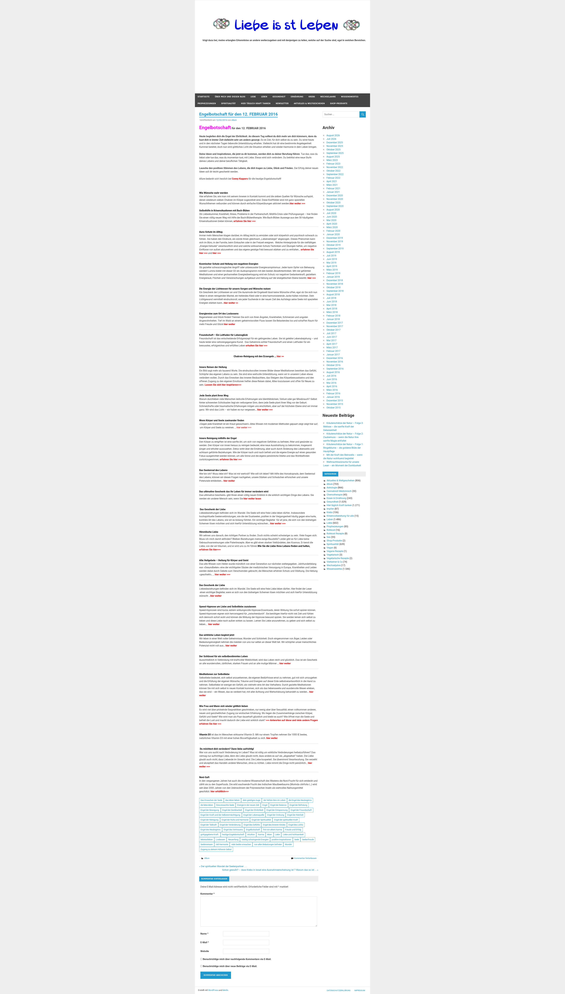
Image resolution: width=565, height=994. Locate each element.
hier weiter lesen (252, 498)
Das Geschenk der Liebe (212, 585)
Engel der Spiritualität (261, 820)
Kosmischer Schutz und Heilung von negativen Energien (228, 263)
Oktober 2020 (333, 202)
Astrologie (332, 487)
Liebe (253, 96)
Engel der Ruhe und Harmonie (235, 820)
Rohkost (331, 530)
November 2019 (334, 241)
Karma (261, 834)
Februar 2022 (333, 177)
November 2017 (334, 326)
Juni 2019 (331, 259)
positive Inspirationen (281, 839)
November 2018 (334, 283)
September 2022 (335, 174)
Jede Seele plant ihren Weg (213, 395)
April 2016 (331, 386)
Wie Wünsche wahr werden (213, 192)
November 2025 (334, 146)
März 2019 (332, 269)
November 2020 (334, 199)
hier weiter (230, 324)
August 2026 (333, 135)
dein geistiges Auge (251, 800)
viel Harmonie (222, 844)
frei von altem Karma (272, 829)
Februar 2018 (333, 315)
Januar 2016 (333, 397)
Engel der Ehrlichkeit (254, 810)
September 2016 (335, 368)
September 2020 (335, 206)
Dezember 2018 (334, 280)
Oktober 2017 (333, 329)
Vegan (330, 547)
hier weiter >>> (297, 203)
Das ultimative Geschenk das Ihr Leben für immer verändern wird (234, 491)
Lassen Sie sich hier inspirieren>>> (223, 384)
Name (204, 933)
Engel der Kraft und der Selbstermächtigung (220, 815)
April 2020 (331, 223)
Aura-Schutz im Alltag (210, 231)
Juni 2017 (331, 337)
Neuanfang (233, 839)
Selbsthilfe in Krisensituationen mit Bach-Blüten (224, 210)
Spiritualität (228, 103)
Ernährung (297, 96)
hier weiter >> (231, 302)
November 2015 (334, 404)
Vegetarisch (333, 554)
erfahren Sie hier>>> (210, 549)
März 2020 (332, 227)
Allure (234, 120)
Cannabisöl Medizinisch (339, 491)
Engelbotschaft (253, 829)
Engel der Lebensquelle (253, 815)
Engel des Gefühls (252, 825)
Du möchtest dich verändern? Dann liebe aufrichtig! (227, 748)
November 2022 (334, 167)
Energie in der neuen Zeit (248, 805)
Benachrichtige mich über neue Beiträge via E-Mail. (230, 966)
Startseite (204, 96)
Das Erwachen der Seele (211, 800)
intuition (251, 834)
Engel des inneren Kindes (274, 825)
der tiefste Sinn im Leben (274, 800)
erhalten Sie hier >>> (256, 345)
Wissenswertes (349, 96)
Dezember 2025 (334, 142)
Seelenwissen (207, 844)
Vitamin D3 (205, 734)
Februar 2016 (333, 393)
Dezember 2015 (334, 400)
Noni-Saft (204, 777)
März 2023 (332, 160)
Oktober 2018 (333, 287)
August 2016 (333, 372)
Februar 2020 (333, 230)
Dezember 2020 (334, 195)
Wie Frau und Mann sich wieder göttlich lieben (223, 706)
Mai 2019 (331, 262)
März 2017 (332, 347)
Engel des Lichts (295, 825)
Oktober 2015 (333, 407)
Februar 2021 (333, 188)
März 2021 (332, 185)
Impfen (330, 508)
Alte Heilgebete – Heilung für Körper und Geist (223, 560)
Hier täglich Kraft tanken (255, 103)
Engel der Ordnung (275, 815)
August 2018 (333, 294)
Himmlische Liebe (208, 532)
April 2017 (331, 344)
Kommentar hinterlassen (305, 858)
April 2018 (331, 308)
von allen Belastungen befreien (268, 844)
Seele (296, 839)
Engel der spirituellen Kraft (286, 820)
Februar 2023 (333, 163)
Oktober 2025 (333, 149)
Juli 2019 (331, 255)
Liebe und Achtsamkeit (293, 834)
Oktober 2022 (333, 170)
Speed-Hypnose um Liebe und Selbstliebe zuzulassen (227, 606)
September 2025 (335, 153)
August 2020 (333, 209)
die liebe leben (207, 805)
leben (269, 834)
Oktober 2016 (333, 365)
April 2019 (331, 266)
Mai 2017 (331, 340)
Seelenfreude (308, 839)
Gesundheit (278, 96)
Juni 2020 (331, 216)
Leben (264, 96)
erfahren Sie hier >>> (245, 221)
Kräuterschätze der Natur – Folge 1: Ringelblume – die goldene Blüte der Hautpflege (343, 448)
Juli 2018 (331, 298)
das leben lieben (232, 800)
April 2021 (331, 181)
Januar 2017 (333, 354)
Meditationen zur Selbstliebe (214, 674)
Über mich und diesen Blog (230, 96)
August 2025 (333, 156)
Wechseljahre (328, 96)
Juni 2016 (331, 379)
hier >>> (217, 253)
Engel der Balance (278, 805)
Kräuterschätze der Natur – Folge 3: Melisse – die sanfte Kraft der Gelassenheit (343, 427)
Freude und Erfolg (293, 829)
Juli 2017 (331, 333)
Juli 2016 (331, 375)
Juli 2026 (331, 139)
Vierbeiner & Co (334, 561)
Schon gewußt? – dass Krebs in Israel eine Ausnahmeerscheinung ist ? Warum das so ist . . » (270, 870)
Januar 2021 (333, 192)
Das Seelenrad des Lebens (213, 470)
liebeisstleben (207, 839)
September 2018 (335, 291)
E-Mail (204, 942)
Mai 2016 (331, 382)
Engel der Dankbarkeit (232, 810)
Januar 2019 (333, 276)
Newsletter (282, 103)
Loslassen (220, 839)
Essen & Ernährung (336, 498)
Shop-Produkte (338, 103)
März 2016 (332, 390)
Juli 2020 (331, 213)
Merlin (225, 990)
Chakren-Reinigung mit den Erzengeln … (259, 356)
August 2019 (333, 252)
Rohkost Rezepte (335, 533)
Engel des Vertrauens (233, 829)
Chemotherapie (334, 494)
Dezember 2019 (334, 238)
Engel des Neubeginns (211, 829)
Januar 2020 (333, 234)
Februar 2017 (333, 351)
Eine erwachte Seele (225, 805)
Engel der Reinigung (209, 820)
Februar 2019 (333, 273)
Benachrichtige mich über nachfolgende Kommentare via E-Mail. (237, 959)
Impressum (359, 990)
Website (204, 951)
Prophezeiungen (207, 103)
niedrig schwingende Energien (255, 839)
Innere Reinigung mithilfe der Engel (218, 438)
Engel (264, 805)
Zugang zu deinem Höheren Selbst (216, 849)
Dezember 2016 (334, 358)
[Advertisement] (282, 71)
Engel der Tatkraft (209, 825)
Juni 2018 (331, 301)
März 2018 (332, 312)
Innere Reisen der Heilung (213, 367)
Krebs (312, 96)
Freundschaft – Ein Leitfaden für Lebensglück (223, 335)
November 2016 (334, 361)
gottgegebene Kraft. (210, 834)
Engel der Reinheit (295, 815)
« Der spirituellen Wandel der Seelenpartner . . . (223, 866)
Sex (328, 537)
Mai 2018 (331, 305)
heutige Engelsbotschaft (233, 834)
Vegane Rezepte (335, 551)
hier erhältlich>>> (220, 791)
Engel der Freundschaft (301, 810)
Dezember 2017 (334, 322)
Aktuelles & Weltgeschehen (309, 103)
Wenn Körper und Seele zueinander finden (221, 420)
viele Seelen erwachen (241, 844)
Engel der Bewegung (210, 810)
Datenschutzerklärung (338, 990)
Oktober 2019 (333, 245)
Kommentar (207, 893)
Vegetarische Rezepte (338, 558)
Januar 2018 (333, 319)
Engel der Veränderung (230, 825)
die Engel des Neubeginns (300, 800)
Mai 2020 (331, 220)
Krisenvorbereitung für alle (340, 515)
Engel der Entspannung (277, 810)
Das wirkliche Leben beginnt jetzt (216, 635)
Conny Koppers (240, 178)
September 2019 (335, 248)
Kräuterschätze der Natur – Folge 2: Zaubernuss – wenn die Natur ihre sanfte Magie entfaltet (343, 437)
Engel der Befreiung (298, 805)
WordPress (213, 990)
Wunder (288, 844)
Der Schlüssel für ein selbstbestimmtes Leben (223, 656)
